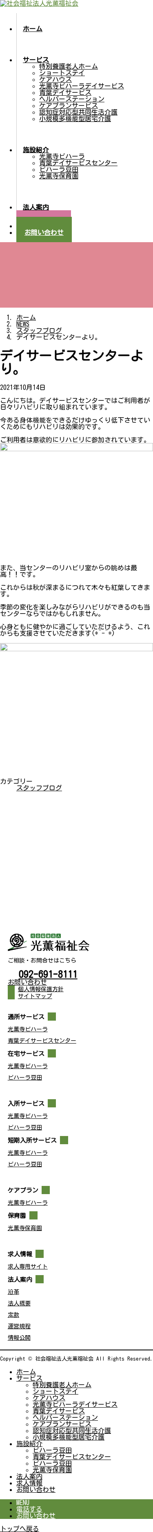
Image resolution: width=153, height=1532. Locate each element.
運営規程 (19, 1326)
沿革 (13, 1292)
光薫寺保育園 (58, 176)
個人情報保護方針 (41, 989)
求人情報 (29, 1483)
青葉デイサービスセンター (78, 163)
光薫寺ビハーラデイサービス (81, 86)
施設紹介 (29, 1443)
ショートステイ (62, 73)
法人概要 (19, 1303)
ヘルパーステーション (71, 99)
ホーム (26, 1371)
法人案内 (29, 1476)
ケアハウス (55, 79)
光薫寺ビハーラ (62, 156)
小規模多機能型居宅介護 (75, 118)
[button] (77, 982)
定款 (13, 1315)
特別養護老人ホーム (68, 66)
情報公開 (19, 1338)
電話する (29, 1509)
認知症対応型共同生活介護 (78, 112)
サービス (29, 1378)
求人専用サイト (28, 1266)
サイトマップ (35, 996)
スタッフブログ (39, 788)
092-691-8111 (48, 974)
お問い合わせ (35, 1489)
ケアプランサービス (68, 105)
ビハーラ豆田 (58, 169)
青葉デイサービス (65, 92)
